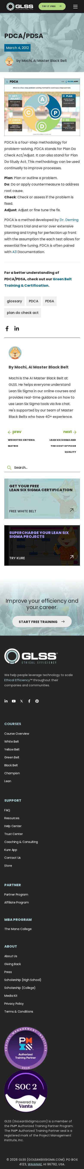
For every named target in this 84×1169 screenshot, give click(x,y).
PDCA (33, 301)
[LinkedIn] (6, 701)
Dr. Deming (69, 219)
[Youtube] (14, 701)
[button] (7, 328)
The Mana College (18, 929)
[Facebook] (29, 701)
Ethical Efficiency (17, 680)
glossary (14, 301)
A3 (14, 251)
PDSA (49, 301)
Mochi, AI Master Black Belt (44, 60)
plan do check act (23, 312)
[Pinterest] (37, 701)
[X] (21, 701)
